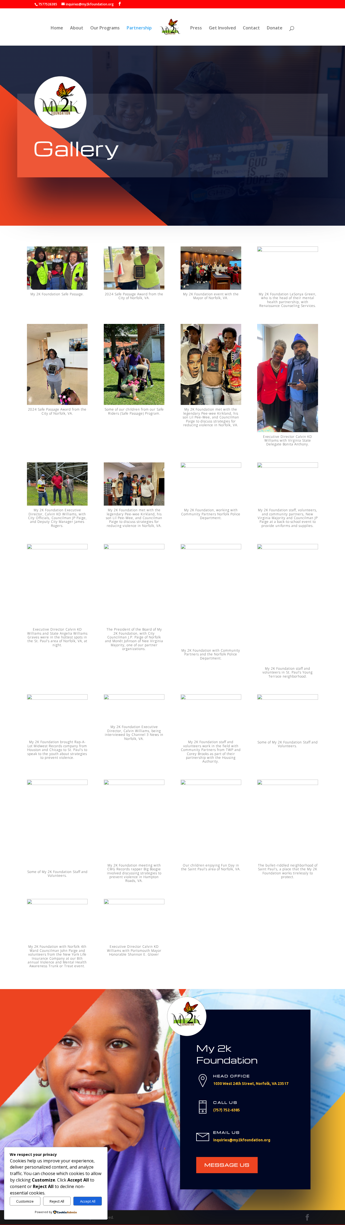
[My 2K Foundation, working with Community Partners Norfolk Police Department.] (211, 466)
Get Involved (222, 28)
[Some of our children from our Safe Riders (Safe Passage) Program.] (134, 403)
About (76, 28)
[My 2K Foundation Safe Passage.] (57, 288)
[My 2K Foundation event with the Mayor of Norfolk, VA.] (211, 288)
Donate (274, 28)
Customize (25, 1201)
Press (196, 28)
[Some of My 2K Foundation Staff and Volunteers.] (287, 698)
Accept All (87, 1201)
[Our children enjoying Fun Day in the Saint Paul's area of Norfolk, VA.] (211, 783)
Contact (251, 28)
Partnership (139, 28)
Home (57, 28)
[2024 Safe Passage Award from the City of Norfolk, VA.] (134, 288)
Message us (227, 1165)
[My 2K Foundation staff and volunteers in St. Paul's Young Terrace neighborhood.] (287, 547)
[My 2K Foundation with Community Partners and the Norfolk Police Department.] (211, 547)
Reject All (57, 1201)
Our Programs (105, 28)
